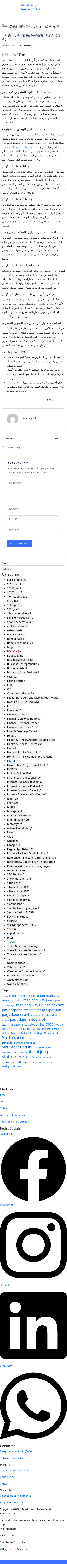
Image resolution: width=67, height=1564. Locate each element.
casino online (15, 681)
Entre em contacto (11, 1458)
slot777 (58, 1024)
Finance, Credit (16, 714)
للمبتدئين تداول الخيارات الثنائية (23, 147)
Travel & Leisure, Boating (22, 946)
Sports (11, 921)
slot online (13, 1056)
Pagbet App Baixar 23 (20, 849)
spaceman (33, 1062)
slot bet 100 (28, 1029)
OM (9, 836)
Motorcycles (14, 824)
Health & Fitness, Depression (25, 744)
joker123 (12, 798)
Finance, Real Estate (19, 727)
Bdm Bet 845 (15, 638)
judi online (34, 995)
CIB (9, 689)
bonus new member (18, 995)
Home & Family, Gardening (23, 752)
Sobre (3, 1108)
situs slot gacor (11, 1024)
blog (10, 647)
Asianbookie (14, 630)
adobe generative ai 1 (20, 622)
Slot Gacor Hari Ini (17, 1047)
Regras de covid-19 (11, 1502)
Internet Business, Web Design (26, 794)
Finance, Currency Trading (23, 718)
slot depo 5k (39, 1033)
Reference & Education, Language (28, 866)
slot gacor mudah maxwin (12, 1052)
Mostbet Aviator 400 (19, 815)
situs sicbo (13, 883)
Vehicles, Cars (15, 967)
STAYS (10, 929)
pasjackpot (54, 1005)
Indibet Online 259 (18, 773)
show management (19, 878)
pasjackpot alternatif (19, 1010)
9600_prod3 (14, 605)
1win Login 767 (16, 596)
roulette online (16, 870)
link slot (12, 803)
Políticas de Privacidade (14, 1122)
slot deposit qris (55, 1033)
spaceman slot (46, 1061)
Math (10, 807)
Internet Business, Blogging (24, 782)
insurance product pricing (23, 777)
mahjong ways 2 (29, 1005)
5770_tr (11, 601)
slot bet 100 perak (48, 1029)
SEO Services (15, 874)
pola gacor (35, 1015)
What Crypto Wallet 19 (20, 975)
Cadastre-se (7, 1477)
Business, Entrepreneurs (22, 664)
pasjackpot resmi (15, 1014)
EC (8, 706)
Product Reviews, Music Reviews (27, 853)
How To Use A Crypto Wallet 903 (26, 765)
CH (9, 685)
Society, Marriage (17, 916)
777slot (5, 996)
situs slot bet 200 (17, 891)
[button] (57, 5)
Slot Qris (31, 1057)
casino (11, 676)
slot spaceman (8, 1062)
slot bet (16, 1029)
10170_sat (13, 588)
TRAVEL (11, 942)
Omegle (12, 841)
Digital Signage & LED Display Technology (32, 697)
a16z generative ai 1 (19, 617)
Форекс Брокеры (17, 984)
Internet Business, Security (23, 790)
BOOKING (13, 651)
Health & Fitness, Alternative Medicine (30, 740)
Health (11, 735)
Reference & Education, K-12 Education (31, 862)
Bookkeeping (15, 655)
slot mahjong (36, 1051)
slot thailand (14, 904)
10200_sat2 (14, 592)
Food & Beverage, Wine (21, 731)
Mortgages (14, 811)
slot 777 (7, 1029)
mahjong (53, 995)
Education (13, 710)
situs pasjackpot (14, 1019)
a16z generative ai (18, 613)
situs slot (37, 1019)
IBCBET (11, 769)
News (10, 832)
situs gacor (49, 1015)
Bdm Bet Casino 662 (19, 643)
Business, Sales (16, 668)
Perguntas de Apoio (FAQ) (16, 1451)
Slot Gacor (13, 1037)
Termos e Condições (12, 1115)
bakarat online (16, 634)
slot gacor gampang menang (18, 1042)
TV (8, 958)
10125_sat (13, 584)
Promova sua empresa (14, 1470)
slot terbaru (22, 1062)
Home (11, 748)
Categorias (11, 574)
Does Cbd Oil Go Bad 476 (22, 702)
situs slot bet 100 (17, 887)
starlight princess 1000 (21, 925)
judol (42, 995)
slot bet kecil (23, 1033)
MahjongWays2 (8, 1006)
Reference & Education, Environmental (31, 857)
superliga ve (14, 933)
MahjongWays (54, 1001)
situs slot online (33, 1024)
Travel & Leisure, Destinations (25, 950)
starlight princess (11, 1066)
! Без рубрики (15, 580)
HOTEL (11, 761)
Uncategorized (16, 963)
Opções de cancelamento (15, 1495)
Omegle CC (14, 845)
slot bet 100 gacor (18, 895)
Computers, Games (19, 693)
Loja (2, 1101)
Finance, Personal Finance (23, 723)
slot (49, 1024)
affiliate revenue (17, 626)
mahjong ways (35, 1000)
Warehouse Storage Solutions (25, 971)
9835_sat (12, 609)
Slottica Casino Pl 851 (20, 912)
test (9, 937)
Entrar (4, 1483)
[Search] (61, 569)
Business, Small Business (22, 672)
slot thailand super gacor (22, 908)
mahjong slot (12, 1000)
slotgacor (31, 1038)
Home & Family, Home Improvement (29, 756)
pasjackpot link (49, 1010)
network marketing (19, 828)
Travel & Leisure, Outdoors (23, 954)
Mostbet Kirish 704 (18, 820)
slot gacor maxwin (18, 899)
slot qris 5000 (45, 1057)
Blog (3, 1094)
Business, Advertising (20, 660)
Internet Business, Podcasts (24, 786)
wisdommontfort (17, 979)
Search (6, 563)
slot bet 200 (8, 1033)
